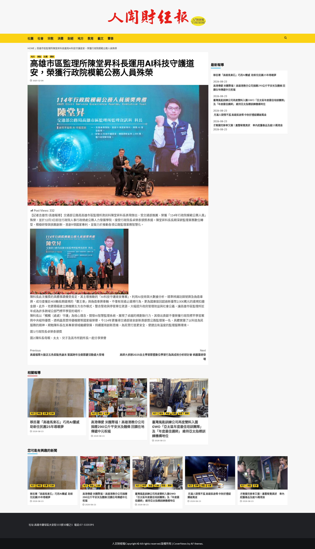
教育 (91, 38)
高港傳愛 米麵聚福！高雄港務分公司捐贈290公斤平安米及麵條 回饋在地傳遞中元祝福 (117, 426)
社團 (30, 38)
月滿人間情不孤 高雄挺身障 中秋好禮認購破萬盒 (240, 114)
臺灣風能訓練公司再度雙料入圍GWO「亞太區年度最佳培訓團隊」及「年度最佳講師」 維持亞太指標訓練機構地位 (249, 101)
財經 (71, 38)
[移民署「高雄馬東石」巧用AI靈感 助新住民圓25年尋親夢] (57, 397)
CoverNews (180, 543)
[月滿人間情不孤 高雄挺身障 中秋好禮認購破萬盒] (210, 473)
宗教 (50, 38)
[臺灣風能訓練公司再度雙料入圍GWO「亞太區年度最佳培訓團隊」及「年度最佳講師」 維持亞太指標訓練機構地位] (179, 397)
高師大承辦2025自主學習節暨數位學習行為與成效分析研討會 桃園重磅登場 (163, 354)
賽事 (111, 38)
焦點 (39, 57)
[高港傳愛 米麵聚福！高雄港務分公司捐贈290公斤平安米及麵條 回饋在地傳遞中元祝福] (118, 397)
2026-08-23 (38, 431)
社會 (40, 38)
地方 (81, 38)
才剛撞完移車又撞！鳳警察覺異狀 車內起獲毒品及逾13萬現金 (248, 125)
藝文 (101, 38)
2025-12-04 (38, 80)
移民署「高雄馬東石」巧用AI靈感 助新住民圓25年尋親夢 (244, 74)
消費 (60, 38)
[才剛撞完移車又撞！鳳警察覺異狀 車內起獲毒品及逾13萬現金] (263, 473)
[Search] (286, 38)
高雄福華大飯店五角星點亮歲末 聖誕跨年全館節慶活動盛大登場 (67, 352)
